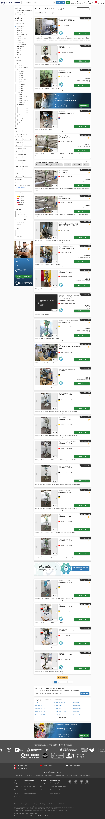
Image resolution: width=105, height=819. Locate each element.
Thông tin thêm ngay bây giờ (80, 568)
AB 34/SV (22, 75)
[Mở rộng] (62, 42)
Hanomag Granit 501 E (72, 775)
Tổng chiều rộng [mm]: (21, 154)
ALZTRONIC (20, 106)
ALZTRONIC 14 (23, 110)
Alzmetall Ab (77, 165)
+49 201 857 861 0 (48, 766)
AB (18, 69)
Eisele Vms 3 (76, 715)
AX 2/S (21, 88)
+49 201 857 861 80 (74, 766)
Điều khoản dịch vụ (56, 815)
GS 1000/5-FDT (23, 67)
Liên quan (83, 9)
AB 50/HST (22, 79)
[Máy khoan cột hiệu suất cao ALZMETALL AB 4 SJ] (46, 498)
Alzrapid (20, 118)
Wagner (19, 50)
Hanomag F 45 (60, 775)
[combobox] (23, 193)
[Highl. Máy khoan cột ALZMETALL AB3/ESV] (46, 473)
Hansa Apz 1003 (29, 775)
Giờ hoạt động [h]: (19, 142)
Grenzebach (21, 46)
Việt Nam (20, 187)
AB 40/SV (22, 73)
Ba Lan (21, 202)
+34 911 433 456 (22, 768)
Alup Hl (37, 702)
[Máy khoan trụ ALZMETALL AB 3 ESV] (46, 661)
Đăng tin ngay (84, 106)
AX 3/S (21, 86)
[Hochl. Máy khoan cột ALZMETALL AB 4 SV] (46, 401)
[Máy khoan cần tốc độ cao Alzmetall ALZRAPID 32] (46, 254)
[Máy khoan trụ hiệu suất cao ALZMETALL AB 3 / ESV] (46, 588)
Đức (21, 196)
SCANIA (20, 36)
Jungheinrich (21, 38)
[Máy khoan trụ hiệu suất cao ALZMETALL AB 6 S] (46, 376)
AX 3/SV (22, 84)
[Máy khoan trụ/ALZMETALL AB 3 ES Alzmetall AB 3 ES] (46, 328)
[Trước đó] (36, 27)
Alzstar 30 (22, 94)
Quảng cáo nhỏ (22, 222)
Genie (19, 30)
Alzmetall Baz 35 (58, 715)
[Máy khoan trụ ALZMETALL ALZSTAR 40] (46, 119)
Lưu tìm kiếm (63, 677)
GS (18, 63)
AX (18, 82)
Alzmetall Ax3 (57, 705)
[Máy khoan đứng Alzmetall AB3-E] (46, 178)
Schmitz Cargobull (22, 44)
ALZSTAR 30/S (23, 96)
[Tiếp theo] (56, 27)
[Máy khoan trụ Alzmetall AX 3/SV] (46, 204)
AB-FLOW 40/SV (21, 126)
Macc (19, 54)
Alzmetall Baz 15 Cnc (60, 712)
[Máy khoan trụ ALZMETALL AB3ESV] (46, 278)
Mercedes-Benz (22, 34)
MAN (20, 28)
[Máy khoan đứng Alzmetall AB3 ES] (46, 143)
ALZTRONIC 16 (23, 108)
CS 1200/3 (22, 124)
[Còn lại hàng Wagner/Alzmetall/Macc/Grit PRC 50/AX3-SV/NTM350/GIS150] (46, 230)
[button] (102, 2)
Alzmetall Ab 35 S (40, 715)
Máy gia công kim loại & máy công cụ (24, 11)
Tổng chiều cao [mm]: (20, 160)
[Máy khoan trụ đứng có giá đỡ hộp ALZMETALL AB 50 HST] (46, 449)
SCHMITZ (20, 42)
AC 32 (21, 116)
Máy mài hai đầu (49, 775)
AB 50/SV (22, 77)
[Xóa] (54, 2)
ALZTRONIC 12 (23, 112)
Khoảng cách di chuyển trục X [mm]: (22, 172)
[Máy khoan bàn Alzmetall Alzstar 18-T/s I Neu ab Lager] (46, 352)
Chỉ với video (21, 233)
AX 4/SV (21, 90)
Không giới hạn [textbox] (21, 193)
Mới (19, 212)
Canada (21, 204)
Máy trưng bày (21, 214)
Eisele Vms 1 (76, 705)
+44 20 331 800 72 (22, 766)
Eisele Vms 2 (76, 712)
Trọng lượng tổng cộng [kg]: (22, 166)
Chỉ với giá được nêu (22, 134)
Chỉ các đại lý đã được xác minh (23, 235)
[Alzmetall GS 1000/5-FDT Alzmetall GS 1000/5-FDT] (46, 26)
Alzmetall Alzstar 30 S (60, 702)
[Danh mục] (23, 2)
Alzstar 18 (22, 102)
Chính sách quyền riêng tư (44, 815)
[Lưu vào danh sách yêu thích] (89, 21)
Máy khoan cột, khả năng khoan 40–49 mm (49, 165)
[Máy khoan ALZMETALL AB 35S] (46, 78)
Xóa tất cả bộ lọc (50, 13)
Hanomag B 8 (39, 775)
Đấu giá (19, 224)
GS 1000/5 (22, 65)
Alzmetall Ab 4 (88, 165)
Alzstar (19, 92)
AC (18, 114)
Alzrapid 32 (22, 120)
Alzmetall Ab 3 (39, 705)
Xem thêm (63, 717)
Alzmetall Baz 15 (58, 708)
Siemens (20, 40)
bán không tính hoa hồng (23, 276)
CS (18, 122)
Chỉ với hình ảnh (22, 231)
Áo (20, 198)
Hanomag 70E (19, 775)
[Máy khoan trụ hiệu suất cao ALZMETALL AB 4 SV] (46, 522)
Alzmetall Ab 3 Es (40, 708)
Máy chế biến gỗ (22, 14)
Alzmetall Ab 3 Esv (40, 712)
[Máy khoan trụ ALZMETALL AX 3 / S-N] (46, 612)
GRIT (19, 52)
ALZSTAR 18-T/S (23, 100)
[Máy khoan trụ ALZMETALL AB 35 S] (46, 54)
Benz (19, 32)
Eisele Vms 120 (77, 708)
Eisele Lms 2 (76, 702)
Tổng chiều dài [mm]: (20, 148)
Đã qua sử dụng (22, 216)
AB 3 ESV (22, 71)
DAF (19, 48)
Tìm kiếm (61, 2)
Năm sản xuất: (18, 137)
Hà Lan (21, 200)
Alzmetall (20, 26)
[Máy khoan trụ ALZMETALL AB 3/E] (46, 425)
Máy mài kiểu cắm (85, 775)
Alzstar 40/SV (23, 98)
